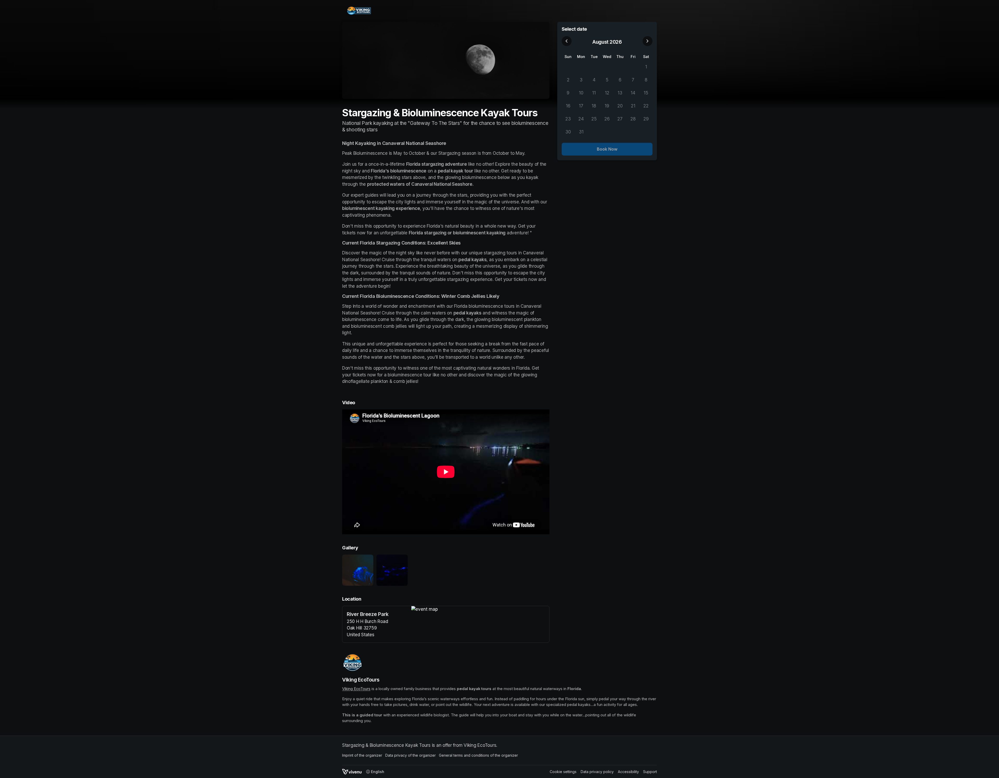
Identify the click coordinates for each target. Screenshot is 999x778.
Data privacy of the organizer (410, 755)
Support (650, 771)
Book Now (607, 149)
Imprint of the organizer (362, 755)
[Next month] (647, 41)
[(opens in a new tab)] (480, 609)
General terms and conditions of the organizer (478, 755)
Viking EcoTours (356, 688)
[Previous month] (567, 41)
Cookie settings (563, 771)
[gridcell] (568, 67)
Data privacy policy (597, 771)
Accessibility (628, 771)
